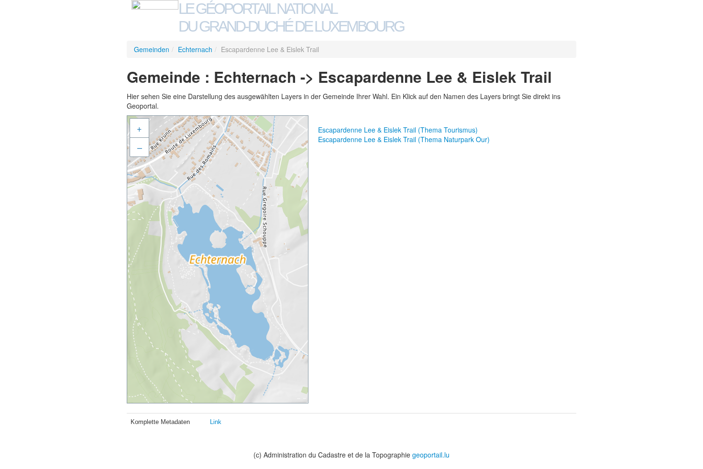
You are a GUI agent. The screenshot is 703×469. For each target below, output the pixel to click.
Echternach (195, 49)
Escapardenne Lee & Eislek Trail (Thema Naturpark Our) (404, 139)
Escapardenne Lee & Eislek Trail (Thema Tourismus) (398, 129)
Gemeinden (151, 49)
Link (215, 421)
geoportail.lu (431, 454)
